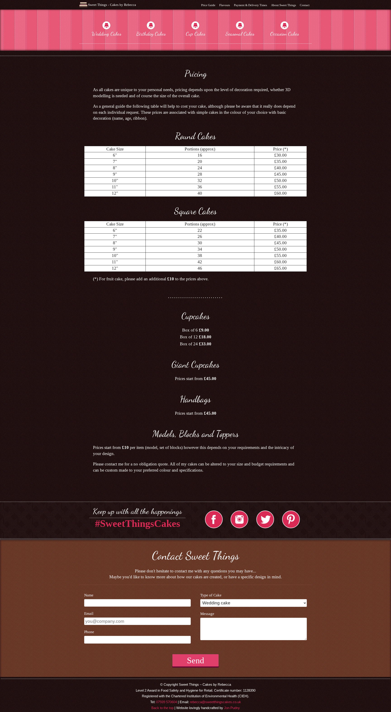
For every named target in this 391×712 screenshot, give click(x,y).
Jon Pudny (232, 708)
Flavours (224, 5)
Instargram (239, 519)
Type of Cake (211, 595)
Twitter (265, 519)
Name (88, 595)
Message (207, 614)
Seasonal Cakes (240, 34)
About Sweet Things (283, 5)
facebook (214, 519)
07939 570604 (166, 702)
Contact (305, 5)
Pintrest (291, 519)
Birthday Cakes (151, 34)
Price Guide (208, 5)
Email (88, 613)
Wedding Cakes (106, 34)
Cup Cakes (195, 34)
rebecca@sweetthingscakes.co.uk (215, 702)
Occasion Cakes (284, 34)
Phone (89, 632)
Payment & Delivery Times (250, 5)
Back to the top (162, 708)
